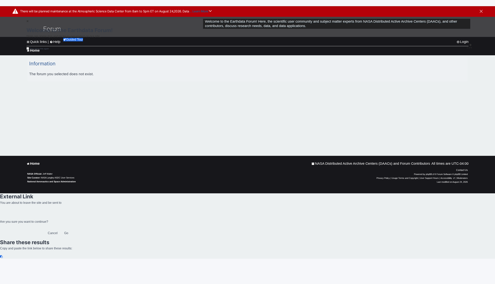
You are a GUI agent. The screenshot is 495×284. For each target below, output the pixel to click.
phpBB (429, 174)
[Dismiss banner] (481, 12)
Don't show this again (39, 49)
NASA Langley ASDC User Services (57, 178)
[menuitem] (371, 163)
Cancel (53, 233)
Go (66, 233)
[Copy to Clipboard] (1, 257)
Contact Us (462, 170)
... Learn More (199, 11)
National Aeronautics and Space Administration (51, 181)
